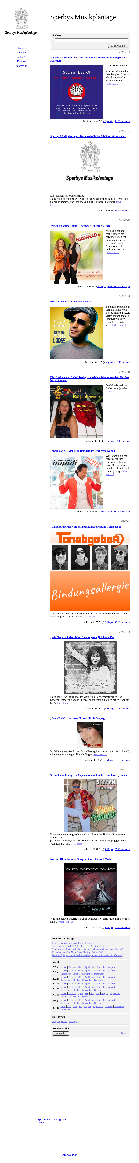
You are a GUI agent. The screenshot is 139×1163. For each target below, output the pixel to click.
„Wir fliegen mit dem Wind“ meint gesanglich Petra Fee (82, 637)
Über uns (21, 52)
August (111, 967)
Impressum (21, 65)
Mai (93, 967)
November (87, 973)
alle (54, 1021)
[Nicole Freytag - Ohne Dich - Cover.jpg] (90, 735)
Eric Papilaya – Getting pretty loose (70, 301)
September (66, 973)
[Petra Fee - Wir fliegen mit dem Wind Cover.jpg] (90, 667)
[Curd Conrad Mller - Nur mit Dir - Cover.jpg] (90, 889)
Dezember (99, 973)
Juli (104, 967)
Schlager (101, 286)
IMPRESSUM (69, 1154)
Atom (123, 1033)
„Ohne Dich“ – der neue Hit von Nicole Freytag (77, 718)
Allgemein (108, 121)
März (80, 967)
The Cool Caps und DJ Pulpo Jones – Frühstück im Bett (79, 946)
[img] (21, 25)
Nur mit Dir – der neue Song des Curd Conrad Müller (81, 859)
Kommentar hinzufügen (119, 286)
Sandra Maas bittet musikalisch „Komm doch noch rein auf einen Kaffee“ (87, 949)
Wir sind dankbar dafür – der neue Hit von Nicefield (80, 225)
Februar (72, 967)
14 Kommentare (122, 121)
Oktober (76, 973)
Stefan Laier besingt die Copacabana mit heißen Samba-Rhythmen (88, 775)
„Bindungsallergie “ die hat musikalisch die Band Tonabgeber (85, 526)
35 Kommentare (122, 849)
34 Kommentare (122, 210)
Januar (64, 967)
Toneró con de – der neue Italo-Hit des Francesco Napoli (82, 450)
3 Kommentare (123, 760)
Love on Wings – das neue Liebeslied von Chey (75, 943)
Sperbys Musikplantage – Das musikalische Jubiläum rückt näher (88, 136)
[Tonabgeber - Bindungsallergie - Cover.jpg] (90, 570)
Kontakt (21, 61)
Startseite (21, 48)
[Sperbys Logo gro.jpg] (90, 166)
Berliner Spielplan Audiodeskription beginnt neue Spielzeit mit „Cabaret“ (87, 955)
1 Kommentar (123, 362)
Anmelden (60, 1033)
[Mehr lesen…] (113, 83)
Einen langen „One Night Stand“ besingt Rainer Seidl (78, 952)
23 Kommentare (122, 622)
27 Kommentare (122, 927)
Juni (99, 967)
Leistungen (21, 57)
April (87, 967)
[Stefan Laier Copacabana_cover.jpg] (90, 805)
